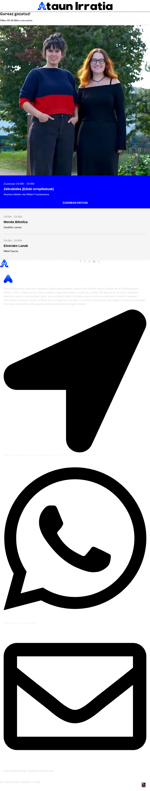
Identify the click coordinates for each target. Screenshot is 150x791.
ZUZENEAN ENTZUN (75, 202)
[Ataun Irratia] (75, 6)
